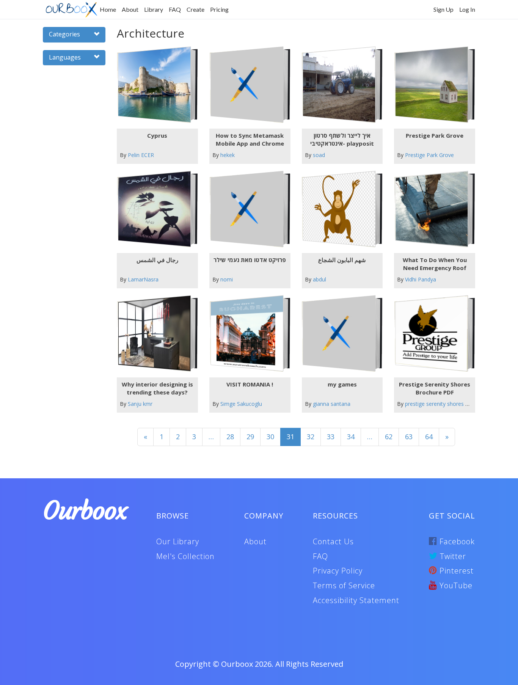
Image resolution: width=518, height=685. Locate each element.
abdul (319, 279)
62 (388, 436)
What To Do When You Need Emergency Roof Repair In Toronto (435, 264)
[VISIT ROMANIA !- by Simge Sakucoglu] (246, 333)
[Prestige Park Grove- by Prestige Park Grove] (432, 85)
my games (342, 384)
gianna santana (331, 403)
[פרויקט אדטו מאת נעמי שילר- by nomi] (246, 209)
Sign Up (443, 9)
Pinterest (455, 571)
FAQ (175, 9)
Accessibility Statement (356, 600)
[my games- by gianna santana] (339, 333)
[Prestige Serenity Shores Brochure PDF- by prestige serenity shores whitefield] (432, 333)
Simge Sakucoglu (241, 403)
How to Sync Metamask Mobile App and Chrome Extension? (250, 140)
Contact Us (333, 541)
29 (250, 436)
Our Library (177, 541)
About (130, 9)
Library (153, 9)
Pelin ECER (141, 155)
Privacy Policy (338, 571)
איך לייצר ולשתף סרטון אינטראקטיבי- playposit (342, 139)
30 (270, 436)
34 (351, 436)
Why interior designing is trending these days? (157, 388)
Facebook (456, 541)
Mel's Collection (185, 556)
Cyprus (157, 135)
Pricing (219, 9)
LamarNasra (143, 279)
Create (195, 9)
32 (310, 436)
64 (429, 436)
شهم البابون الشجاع (342, 260)
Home (108, 9)
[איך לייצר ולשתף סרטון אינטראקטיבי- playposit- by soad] (339, 85)
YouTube (454, 585)
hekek (227, 155)
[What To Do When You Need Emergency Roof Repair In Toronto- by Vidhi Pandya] (432, 209)
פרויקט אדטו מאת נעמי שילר (249, 260)
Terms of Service (344, 585)
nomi (226, 279)
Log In (467, 9)
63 (409, 436)
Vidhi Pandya (420, 279)
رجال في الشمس (157, 260)
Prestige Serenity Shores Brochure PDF (434, 388)
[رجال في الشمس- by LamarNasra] (154, 209)
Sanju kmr (140, 403)
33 (330, 436)
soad (319, 155)
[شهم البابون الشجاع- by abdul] (339, 209)
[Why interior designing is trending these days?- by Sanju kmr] (154, 333)
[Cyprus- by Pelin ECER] (154, 85)
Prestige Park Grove (434, 135)
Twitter (452, 556)
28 (230, 436)
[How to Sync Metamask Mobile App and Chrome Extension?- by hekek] (246, 85)
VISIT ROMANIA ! (249, 384)
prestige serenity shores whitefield (447, 403)
